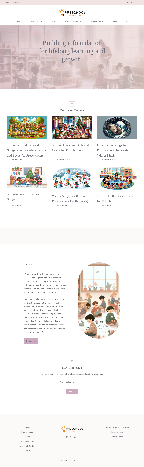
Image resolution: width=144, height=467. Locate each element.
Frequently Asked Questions (117, 427)
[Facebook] (133, 2)
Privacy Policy (117, 437)
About (114, 21)
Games (53, 21)
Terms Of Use (117, 432)
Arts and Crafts (96, 21)
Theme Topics (36, 21)
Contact (16, 3)
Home (8, 3)
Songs (18, 21)
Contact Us (31, 341)
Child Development (73, 21)
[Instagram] (136, 2)
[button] (126, 21)
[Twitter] (129, 2)
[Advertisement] (72, 228)
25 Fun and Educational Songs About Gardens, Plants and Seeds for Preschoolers (27, 150)
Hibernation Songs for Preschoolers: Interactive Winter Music (113, 150)
